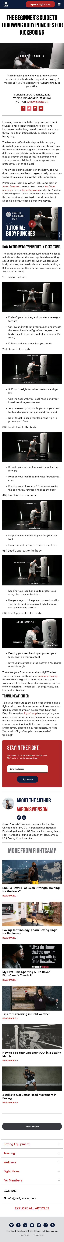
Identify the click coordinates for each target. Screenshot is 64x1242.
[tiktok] (45, 1225)
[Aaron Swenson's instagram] (24, 817)
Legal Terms (24, 1235)
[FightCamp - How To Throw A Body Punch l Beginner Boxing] (32, 224)
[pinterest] (39, 1225)
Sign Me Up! (27, 779)
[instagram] (25, 1225)
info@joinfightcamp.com (21, 1198)
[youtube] (32, 1225)
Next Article (32, 1126)
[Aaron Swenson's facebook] (19, 817)
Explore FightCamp (40, 4)
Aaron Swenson (37, 101)
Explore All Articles (32, 1208)
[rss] (52, 1225)
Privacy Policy (39, 1235)
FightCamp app (31, 189)
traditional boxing (47, 675)
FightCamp (30, 713)
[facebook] (18, 1225)
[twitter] (11, 1225)
